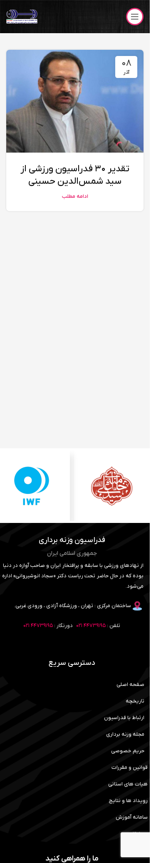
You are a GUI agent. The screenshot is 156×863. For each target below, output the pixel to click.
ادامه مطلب (75, 196)
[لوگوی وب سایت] (21, 16)
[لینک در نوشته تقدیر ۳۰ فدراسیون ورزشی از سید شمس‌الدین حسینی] (75, 101)
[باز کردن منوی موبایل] (135, 16)
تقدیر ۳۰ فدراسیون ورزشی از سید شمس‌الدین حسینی (74, 175)
